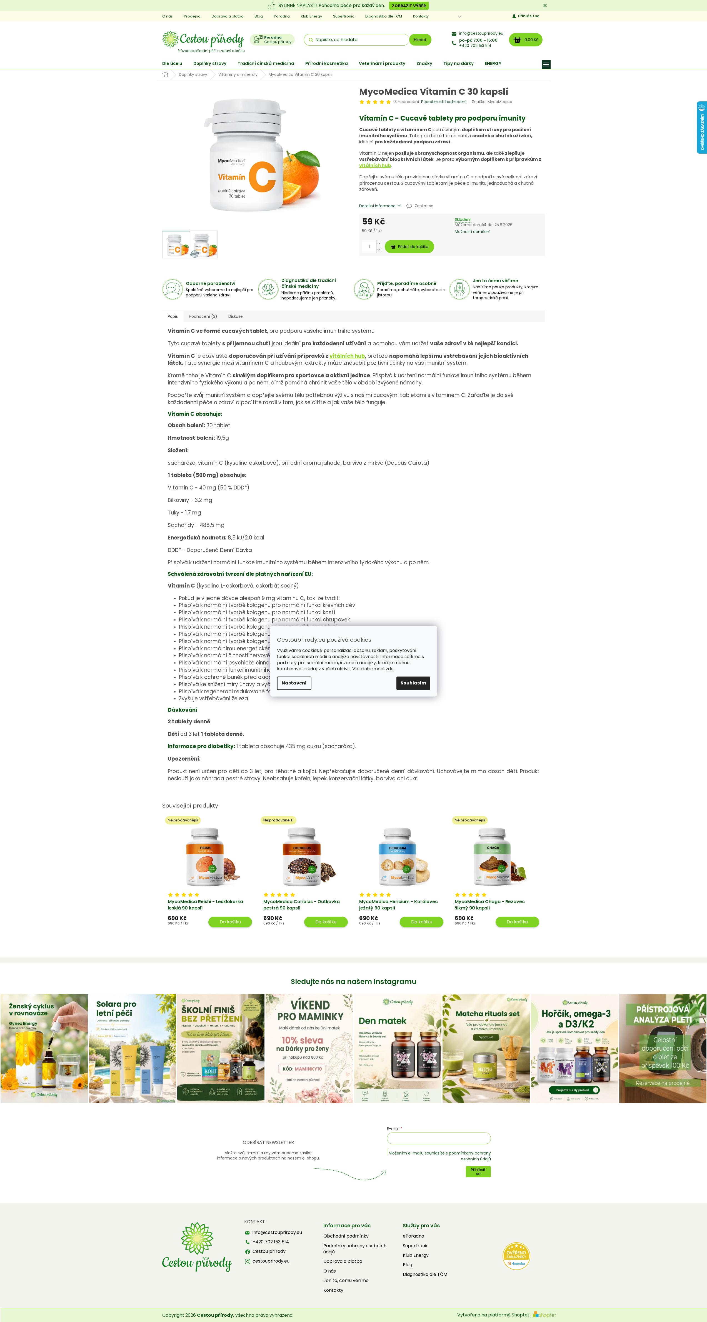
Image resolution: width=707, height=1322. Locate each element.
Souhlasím (413, 683)
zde (390, 669)
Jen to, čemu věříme (346, 1281)
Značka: (492, 101)
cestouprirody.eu (271, 1261)
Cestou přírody (269, 1251)
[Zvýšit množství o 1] (379, 243)
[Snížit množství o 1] (379, 250)
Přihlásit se (528, 16)
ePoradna (413, 1236)
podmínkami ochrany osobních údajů (470, 1155)
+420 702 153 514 (478, 43)
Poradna (282, 16)
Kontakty (421, 16)
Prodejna (192, 16)
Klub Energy (311, 16)
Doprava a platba (228, 16)
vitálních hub (375, 165)
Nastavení (294, 683)
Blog (259, 16)
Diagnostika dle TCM (383, 16)
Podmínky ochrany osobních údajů (354, 1249)
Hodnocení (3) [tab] (203, 316)
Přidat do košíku (413, 246)
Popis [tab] (173, 316)
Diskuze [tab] (235, 316)
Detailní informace (377, 206)
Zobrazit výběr (409, 6)
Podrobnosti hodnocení (443, 101)
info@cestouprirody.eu (481, 33)
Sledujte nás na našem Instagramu (353, 981)
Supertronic (343, 16)
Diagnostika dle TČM (425, 1274)
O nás (167, 16)
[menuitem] (172, 63)
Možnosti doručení (472, 231)
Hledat (420, 40)
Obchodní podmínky (346, 1236)
